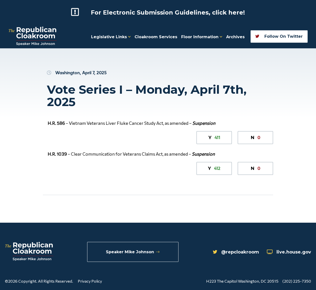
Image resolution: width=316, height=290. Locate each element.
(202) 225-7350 (296, 281)
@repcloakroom (240, 252)
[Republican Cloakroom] (33, 37)
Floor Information (200, 37)
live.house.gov (293, 252)
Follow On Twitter (283, 36)
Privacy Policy (90, 281)
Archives (235, 37)
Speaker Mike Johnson (130, 252)
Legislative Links (109, 37)
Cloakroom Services (156, 37)
